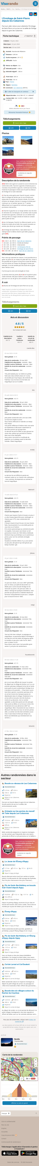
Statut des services (13, 1162)
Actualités (4, 1132)
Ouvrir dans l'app (20, 123)
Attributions (4, 1080)
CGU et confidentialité (8, 1121)
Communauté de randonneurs (11, 1142)
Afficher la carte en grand (19, 1103)
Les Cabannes (18, 88)
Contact (3, 1138)
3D (31, 1079)
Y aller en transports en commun (17, 91)
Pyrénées (14, 85)
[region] (19, 1069)
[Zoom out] (35, 1062)
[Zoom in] (35, 1059)
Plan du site (5, 1125)
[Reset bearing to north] (35, 1065)
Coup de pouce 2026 (7, 1135)
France (12, 82)
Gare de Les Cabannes (24, 241)
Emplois (3, 1128)
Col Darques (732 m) (23, 247)
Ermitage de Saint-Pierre (25, 249)
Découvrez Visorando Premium (18, 112)
